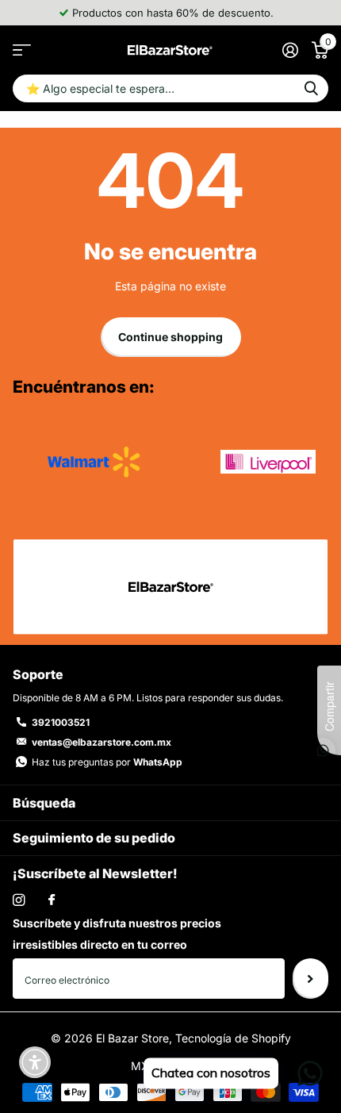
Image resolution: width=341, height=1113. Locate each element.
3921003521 (61, 722)
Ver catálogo (22, 49)
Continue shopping (170, 336)
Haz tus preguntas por (107, 762)
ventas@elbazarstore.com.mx (101, 742)
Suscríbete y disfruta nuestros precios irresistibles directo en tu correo (117, 933)
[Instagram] (19, 900)
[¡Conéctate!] (290, 50)
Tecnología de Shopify (233, 1038)
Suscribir (310, 978)
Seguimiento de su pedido (94, 838)
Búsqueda (44, 803)
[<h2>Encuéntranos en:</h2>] (93, 462)
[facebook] (51, 900)
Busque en (310, 88)
